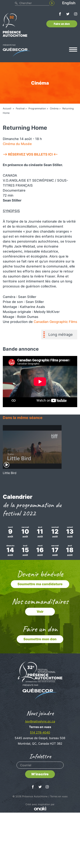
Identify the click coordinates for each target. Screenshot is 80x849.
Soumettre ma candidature (40, 584)
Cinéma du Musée (17, 144)
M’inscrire (40, 774)
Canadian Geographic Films (55, 322)
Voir (40, 611)
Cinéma (54, 108)
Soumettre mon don (40, 639)
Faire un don (62, 23)
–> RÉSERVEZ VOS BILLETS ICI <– (30, 154)
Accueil (7, 108)
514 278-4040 (40, 732)
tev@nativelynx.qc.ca (40, 721)
